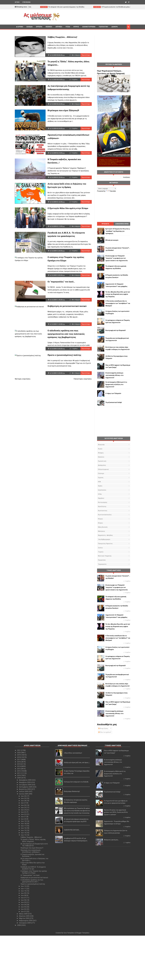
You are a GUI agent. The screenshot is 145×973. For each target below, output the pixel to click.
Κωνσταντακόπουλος (105, 514)
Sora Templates (69, 933)
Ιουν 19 (23, 821)
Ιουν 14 (23, 833)
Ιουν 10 (23, 891)
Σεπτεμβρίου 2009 (26, 787)
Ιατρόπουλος (102, 490)
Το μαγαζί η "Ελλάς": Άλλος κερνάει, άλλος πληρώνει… (33, 840)
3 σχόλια (74, 177)
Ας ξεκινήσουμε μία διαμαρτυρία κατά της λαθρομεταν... (34, 845)
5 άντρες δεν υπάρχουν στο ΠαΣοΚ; (76, 782)
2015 (19, 764)
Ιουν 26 (23, 805)
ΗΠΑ (99, 482)
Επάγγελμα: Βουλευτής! (72, 791)
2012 (19, 771)
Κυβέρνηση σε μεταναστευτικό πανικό (67, 306)
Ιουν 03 (23, 907)
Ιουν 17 (23, 826)
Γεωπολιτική (103, 27)
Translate (112, 191)
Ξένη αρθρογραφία (104, 539)
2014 (19, 766)
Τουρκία (100, 552)
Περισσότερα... (86, 55)
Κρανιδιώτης (102, 506)
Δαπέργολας (102, 465)
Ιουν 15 (23, 830)
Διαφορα (114, 27)
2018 (19, 757)
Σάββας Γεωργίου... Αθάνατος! (62, 37)
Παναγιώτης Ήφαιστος (105, 543)
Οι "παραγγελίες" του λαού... (61, 281)
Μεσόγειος (101, 531)
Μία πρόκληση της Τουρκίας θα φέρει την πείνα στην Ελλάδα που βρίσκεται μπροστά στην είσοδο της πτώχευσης (77, 810)
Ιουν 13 (23, 835)
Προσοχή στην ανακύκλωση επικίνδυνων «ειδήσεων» (30, 851)
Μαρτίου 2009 (24, 918)
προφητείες (102, 560)
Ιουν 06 (23, 900)
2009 (19, 778)
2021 (19, 750)
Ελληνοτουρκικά (88, 27)
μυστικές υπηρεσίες (105, 556)
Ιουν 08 (23, 895)
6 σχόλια (74, 202)
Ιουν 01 (23, 911)
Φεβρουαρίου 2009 (26, 921)
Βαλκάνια (101, 457)
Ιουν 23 (23, 812)
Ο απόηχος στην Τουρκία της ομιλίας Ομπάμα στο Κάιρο (34, 872)
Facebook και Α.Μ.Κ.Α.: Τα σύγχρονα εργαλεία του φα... (33, 868)
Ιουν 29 (23, 798)
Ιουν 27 (23, 803)
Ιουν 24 (23, 810)
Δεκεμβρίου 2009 (25, 780)
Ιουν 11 (23, 889)
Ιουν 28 (23, 801)
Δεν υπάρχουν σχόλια (78, 55)
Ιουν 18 (23, 823)
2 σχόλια (74, 79)
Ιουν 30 (23, 796)
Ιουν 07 (23, 898)
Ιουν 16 (23, 828)
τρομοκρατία (102, 564)
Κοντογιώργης (102, 502)
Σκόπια (100, 547)
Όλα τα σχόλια (105, 732)
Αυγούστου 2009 (25, 789)
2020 (19, 753)
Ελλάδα (29, 27)
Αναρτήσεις (104, 728)
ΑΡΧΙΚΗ (17, 2)
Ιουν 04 (23, 905)
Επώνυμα (101, 473)
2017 (19, 759)
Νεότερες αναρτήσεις (22, 379)
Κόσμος (48, 27)
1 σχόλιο (74, 348)
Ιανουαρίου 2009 (25, 923)
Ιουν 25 (23, 807)
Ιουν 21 (23, 817)
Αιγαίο (100, 449)
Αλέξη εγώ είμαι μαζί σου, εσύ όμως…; (77, 762)
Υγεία (67, 27)
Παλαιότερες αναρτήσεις (83, 379)
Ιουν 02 (23, 909)
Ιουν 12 (23, 886)
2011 (19, 773)
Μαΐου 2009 (23, 914)
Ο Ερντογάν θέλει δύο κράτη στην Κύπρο (68, 208)
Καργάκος (101, 498)
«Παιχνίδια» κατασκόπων (73, 753)
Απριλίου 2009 (24, 916)
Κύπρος (100, 523)
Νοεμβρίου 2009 (25, 782)
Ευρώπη (39, 27)
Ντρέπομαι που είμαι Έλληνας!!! (63, 110)
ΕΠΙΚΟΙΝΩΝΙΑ (26, 2)
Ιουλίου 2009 (24, 791)
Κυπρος (76, 27)
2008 (19, 925)
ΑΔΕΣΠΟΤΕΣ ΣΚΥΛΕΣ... (72, 830)
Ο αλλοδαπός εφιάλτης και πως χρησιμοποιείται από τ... (32, 881)
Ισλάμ (100, 494)
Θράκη (100, 486)
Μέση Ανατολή (102, 527)
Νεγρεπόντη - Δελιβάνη (105, 535)
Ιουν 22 (23, 814)
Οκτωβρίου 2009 (25, 785)
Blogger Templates (82, 933)
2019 (19, 755)
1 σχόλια (127, 689)
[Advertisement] (95, 17)
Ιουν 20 (23, 819)
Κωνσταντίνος (102, 510)
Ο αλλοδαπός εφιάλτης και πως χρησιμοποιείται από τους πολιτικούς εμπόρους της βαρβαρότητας (66, 334)
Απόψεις (58, 27)
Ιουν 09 (23, 893)
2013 (19, 769)
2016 (19, 762)
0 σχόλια (127, 592)
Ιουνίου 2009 (24, 794)
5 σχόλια (74, 153)
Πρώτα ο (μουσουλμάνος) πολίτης (64, 355)
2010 (19, 775)
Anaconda (101, 444)
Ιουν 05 (23, 902)
